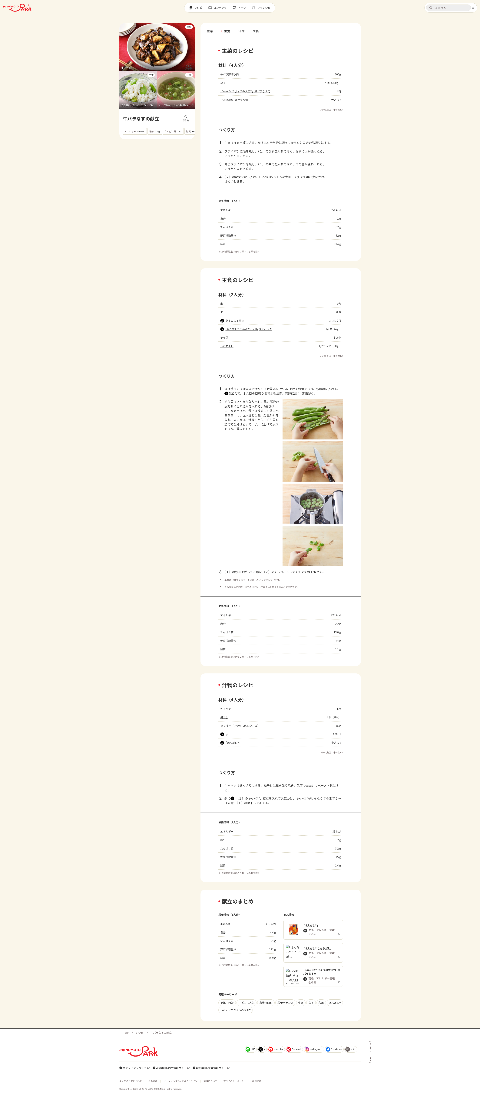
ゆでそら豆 (239, 579)
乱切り (316, 142)
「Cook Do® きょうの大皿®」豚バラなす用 (245, 91)
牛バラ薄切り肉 (229, 74)
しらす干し (226, 346)
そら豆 (224, 337)
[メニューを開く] (473, 7)
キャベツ (225, 709)
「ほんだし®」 (234, 743)
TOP (126, 1032)
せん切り (246, 785)
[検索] (431, 8)
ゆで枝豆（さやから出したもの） (240, 726)
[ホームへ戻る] (17, 8)
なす (223, 83)
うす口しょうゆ (235, 320)
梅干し (224, 717)
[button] (448, 8)
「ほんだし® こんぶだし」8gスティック (249, 329)
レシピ (140, 1032)
